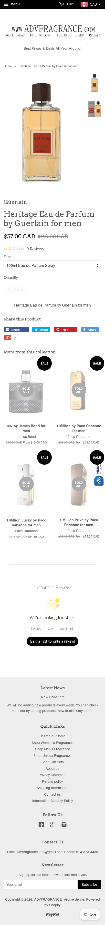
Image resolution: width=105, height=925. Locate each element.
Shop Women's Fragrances (53, 742)
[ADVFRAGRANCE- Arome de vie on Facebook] (41, 825)
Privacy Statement (52, 774)
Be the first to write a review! (52, 641)
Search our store (52, 735)
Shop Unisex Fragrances (52, 755)
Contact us (52, 794)
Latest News (53, 687)
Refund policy (52, 781)
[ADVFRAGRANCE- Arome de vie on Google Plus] (52, 825)
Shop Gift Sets (53, 761)
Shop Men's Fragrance (52, 748)
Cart (70, 3)
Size (7, 257)
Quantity (11, 277)
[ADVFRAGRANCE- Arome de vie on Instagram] (64, 825)
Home (8, 66)
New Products (52, 697)
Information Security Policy (52, 800)
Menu (15, 3)
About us (52, 768)
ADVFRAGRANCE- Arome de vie (59, 899)
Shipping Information (52, 787)
